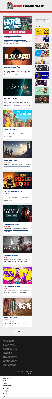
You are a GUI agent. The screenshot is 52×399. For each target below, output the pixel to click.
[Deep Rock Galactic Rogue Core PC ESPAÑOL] (17, 180)
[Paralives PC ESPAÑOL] (17, 118)
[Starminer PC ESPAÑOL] (17, 87)
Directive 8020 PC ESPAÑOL (12, 224)
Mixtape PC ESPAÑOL (10, 318)
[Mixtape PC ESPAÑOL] (17, 306)
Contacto (21, 373)
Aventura (5, 382)
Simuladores (8, 390)
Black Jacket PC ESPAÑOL (12, 67)
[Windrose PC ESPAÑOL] (17, 244)
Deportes (7, 387)
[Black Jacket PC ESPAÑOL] (17, 56)
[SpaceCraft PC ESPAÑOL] (17, 149)
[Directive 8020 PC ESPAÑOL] (17, 213)
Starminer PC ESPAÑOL (11, 98)
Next (19, 331)
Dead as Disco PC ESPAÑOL (12, 286)
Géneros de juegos (7, 385)
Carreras (5, 383)
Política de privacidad (29, 373)
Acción (4, 380)
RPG (6, 393)
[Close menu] (0, 377)
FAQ (4, 396)
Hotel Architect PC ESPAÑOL (12, 36)
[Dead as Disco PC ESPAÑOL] (17, 275)
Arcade (6, 391)
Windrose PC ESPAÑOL (11, 255)
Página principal (7, 378)
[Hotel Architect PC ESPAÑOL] (17, 25)
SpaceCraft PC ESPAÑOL (11, 160)
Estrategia (7, 388)
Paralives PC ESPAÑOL (11, 129)
